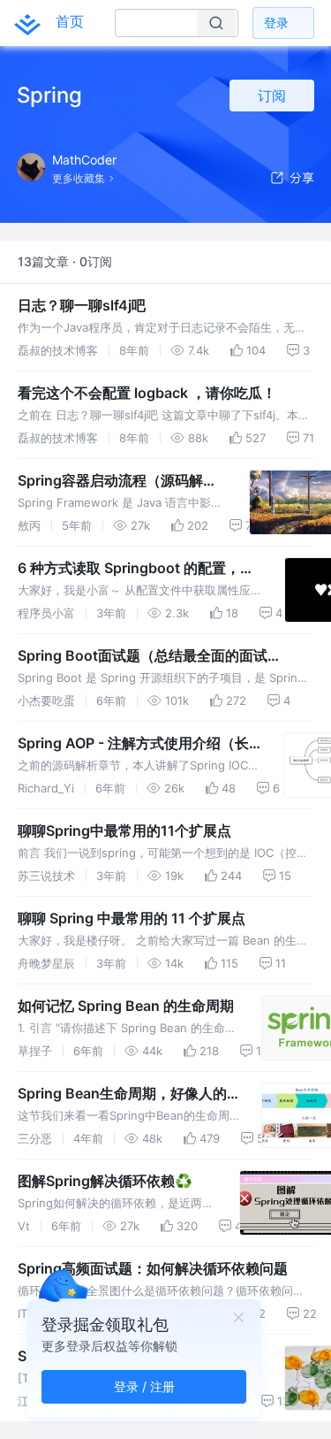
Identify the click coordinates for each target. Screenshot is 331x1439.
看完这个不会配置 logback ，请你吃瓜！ (147, 393)
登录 (276, 22)
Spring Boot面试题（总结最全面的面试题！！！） (142, 656)
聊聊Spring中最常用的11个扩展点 (124, 830)
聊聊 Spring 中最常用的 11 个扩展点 (131, 918)
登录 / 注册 (144, 1386)
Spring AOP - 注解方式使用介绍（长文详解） (133, 744)
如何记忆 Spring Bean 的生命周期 (126, 1005)
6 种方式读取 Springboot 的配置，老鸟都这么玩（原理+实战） (136, 568)
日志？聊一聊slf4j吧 (82, 305)
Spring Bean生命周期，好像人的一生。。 (122, 1094)
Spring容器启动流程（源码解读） (110, 481)
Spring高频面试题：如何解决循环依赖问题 (153, 1268)
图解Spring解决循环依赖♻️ (105, 1181)
